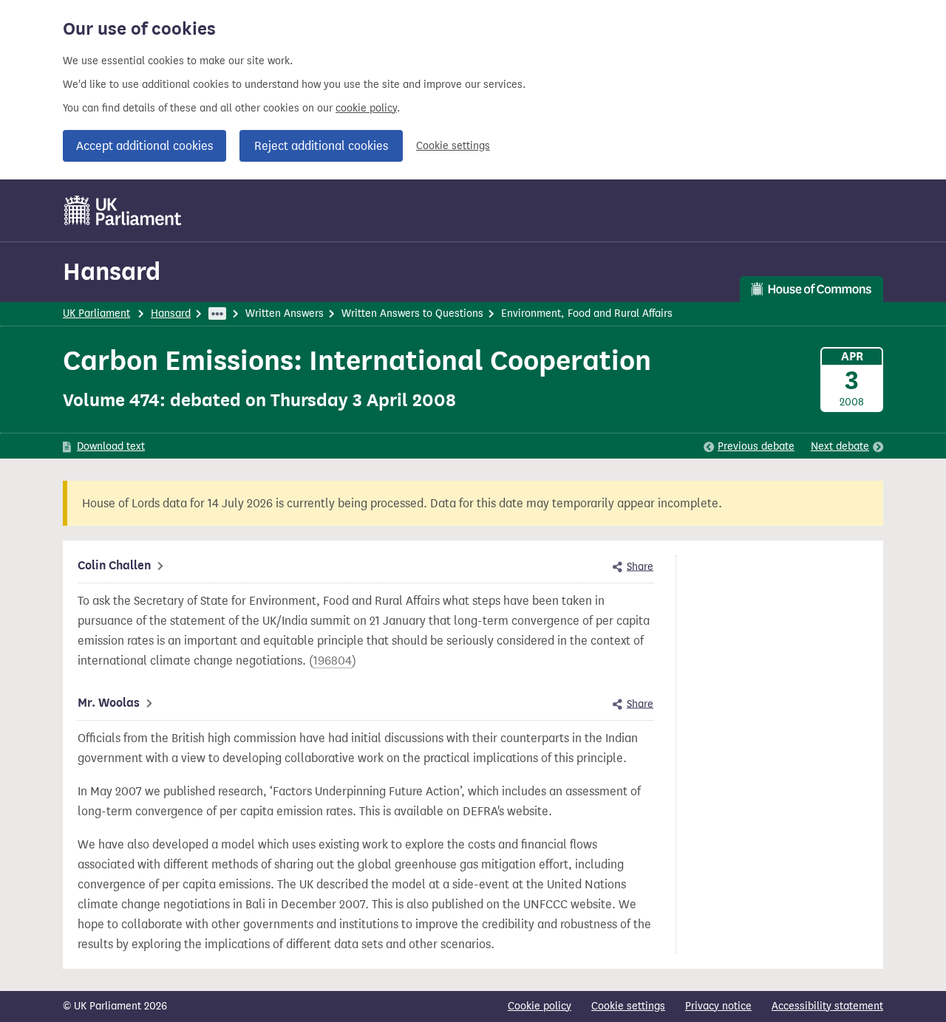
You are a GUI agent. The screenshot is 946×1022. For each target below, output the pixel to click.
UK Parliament (96, 313)
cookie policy (366, 108)
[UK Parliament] (123, 210)
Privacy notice (718, 1006)
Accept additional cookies (144, 146)
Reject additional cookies (321, 146)
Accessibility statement (827, 1006)
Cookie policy (539, 1006)
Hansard (111, 271)
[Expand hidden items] (217, 313)
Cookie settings (453, 146)
